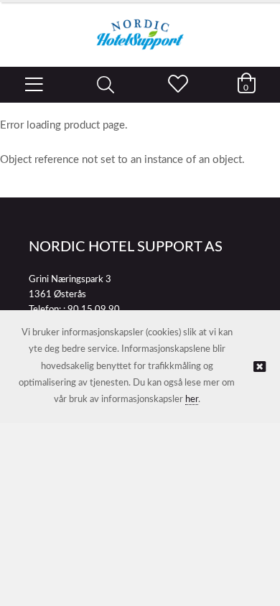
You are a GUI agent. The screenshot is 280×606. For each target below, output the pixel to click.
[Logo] (140, 27)
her (191, 399)
